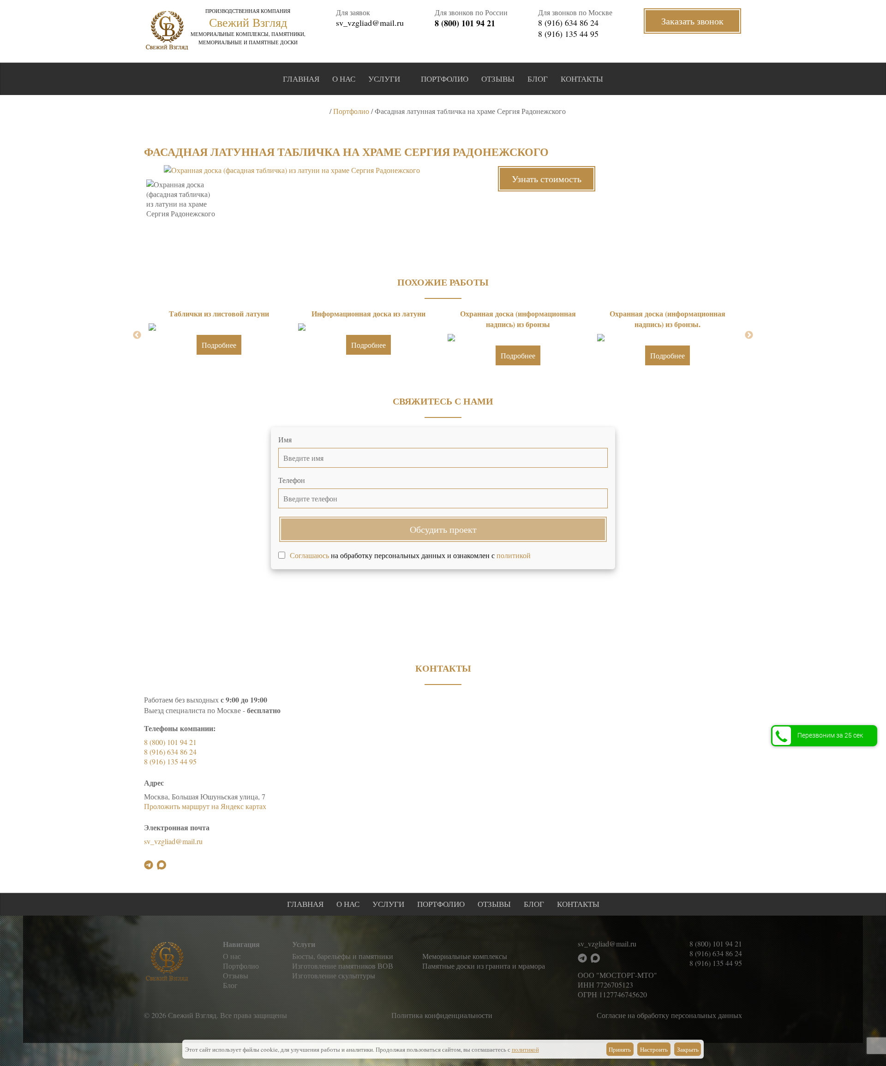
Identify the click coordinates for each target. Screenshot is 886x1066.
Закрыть (688, 1049)
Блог (537, 78)
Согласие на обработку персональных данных (669, 1015)
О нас (343, 78)
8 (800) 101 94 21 (465, 23)
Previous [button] (137, 335)
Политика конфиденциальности (441, 1015)
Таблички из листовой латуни (219, 313)
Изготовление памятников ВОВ (342, 966)
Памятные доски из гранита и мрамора (483, 966)
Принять (620, 1049)
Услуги (384, 78)
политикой (514, 555)
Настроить (654, 1049)
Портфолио (444, 78)
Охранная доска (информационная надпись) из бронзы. (667, 318)
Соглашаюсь (309, 555)
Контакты (582, 78)
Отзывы (498, 78)
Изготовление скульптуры (333, 975)
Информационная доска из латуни (368, 313)
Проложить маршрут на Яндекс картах (205, 806)
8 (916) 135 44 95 (568, 33)
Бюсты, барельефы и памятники (342, 956)
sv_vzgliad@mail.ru (370, 22)
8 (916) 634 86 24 (568, 22)
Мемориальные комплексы (464, 956)
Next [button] (749, 335)
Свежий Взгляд (248, 22)
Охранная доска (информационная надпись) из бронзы (518, 318)
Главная (301, 78)
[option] (291, 170)
